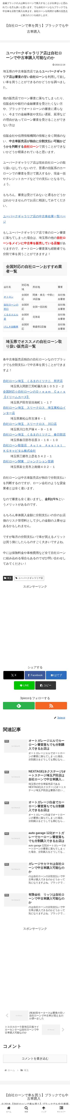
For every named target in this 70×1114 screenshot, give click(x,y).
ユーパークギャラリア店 (30, 578)
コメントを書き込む (35, 1058)
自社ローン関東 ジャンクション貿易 (28, 461)
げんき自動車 (11, 326)
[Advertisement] (35, 624)
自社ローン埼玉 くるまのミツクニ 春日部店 (34, 434)
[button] (45, 685)
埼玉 (9, 578)
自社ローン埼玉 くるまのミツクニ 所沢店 (33, 381)
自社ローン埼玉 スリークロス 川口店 (30, 423)
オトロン (8, 296)
